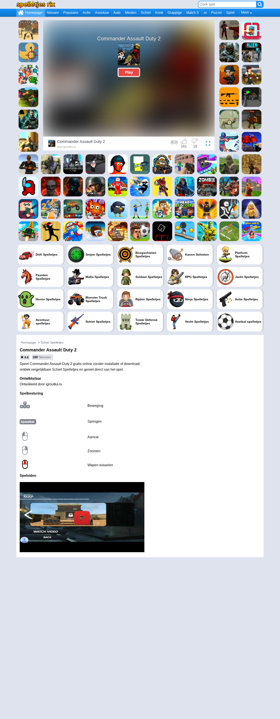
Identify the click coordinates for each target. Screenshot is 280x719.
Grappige (175, 12)
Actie (87, 12)
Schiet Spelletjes (52, 342)
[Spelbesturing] (174, 144)
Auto (117, 12)
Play (129, 72)
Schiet (146, 12)
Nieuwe (53, 12)
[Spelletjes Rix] (35, 4)
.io (205, 12)
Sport (230, 12)
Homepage (33, 12)
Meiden (130, 12)
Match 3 (192, 12)
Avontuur (102, 12)
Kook (159, 12)
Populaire (70, 12)
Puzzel (216, 12)
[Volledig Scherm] (207, 144)
